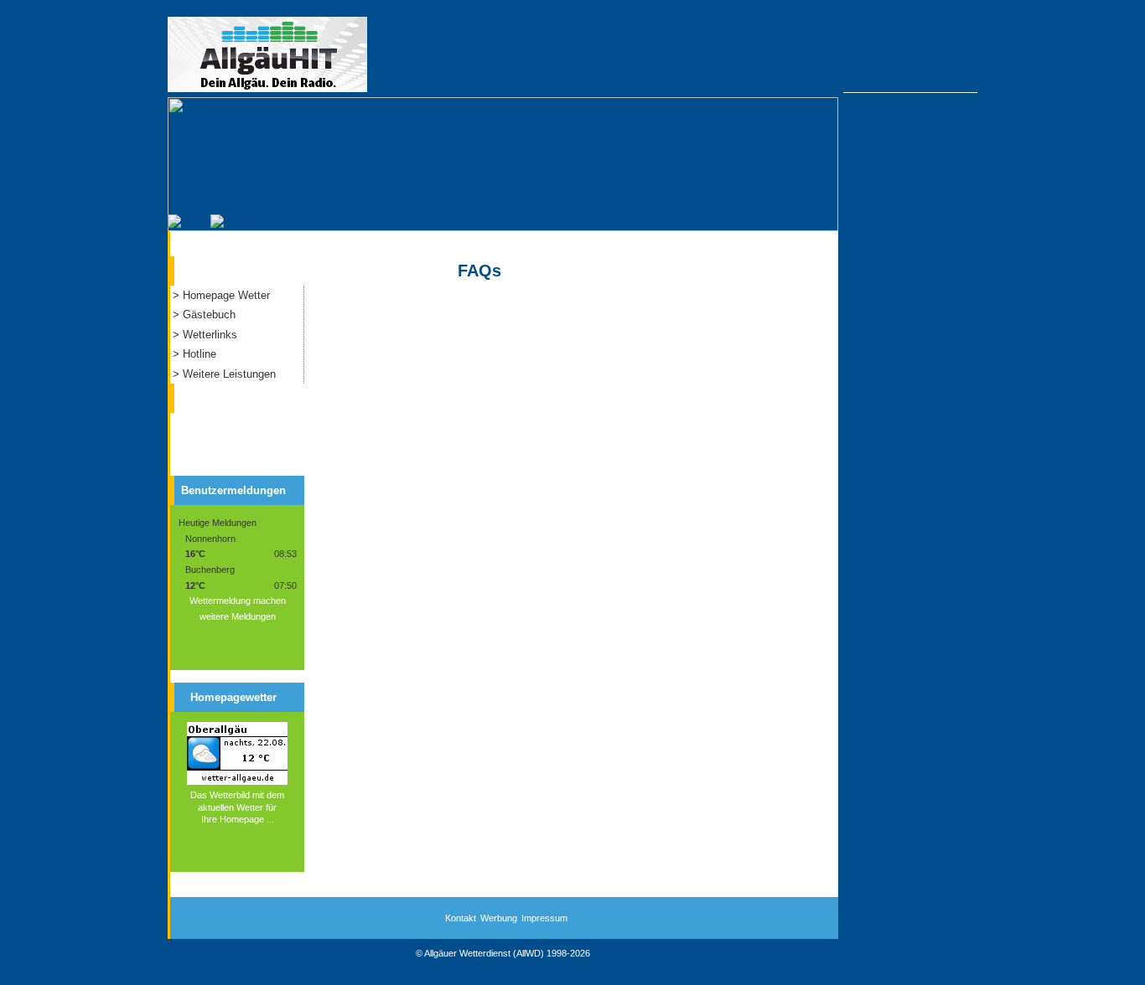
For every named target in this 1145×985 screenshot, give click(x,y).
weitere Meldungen (237, 616)
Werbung (498, 918)
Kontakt (460, 918)
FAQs (479, 270)
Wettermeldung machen (237, 601)
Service (212, 267)
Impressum (544, 918)
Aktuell (211, 394)
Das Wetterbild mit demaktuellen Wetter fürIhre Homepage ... (237, 807)
